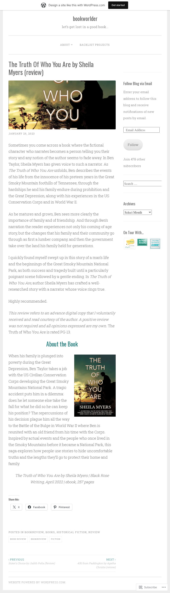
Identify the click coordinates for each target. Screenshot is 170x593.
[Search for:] (143, 184)
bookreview (34, 532)
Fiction (55, 539)
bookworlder (85, 18)
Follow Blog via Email (137, 83)
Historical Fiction (72, 532)
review (94, 532)
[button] (129, 245)
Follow (133, 145)
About (65, 44)
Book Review (18, 539)
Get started (118, 5)
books (50, 532)
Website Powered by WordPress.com (36, 582)
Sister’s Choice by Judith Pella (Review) (31, 561)
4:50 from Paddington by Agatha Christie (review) (96, 563)
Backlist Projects (95, 44)
